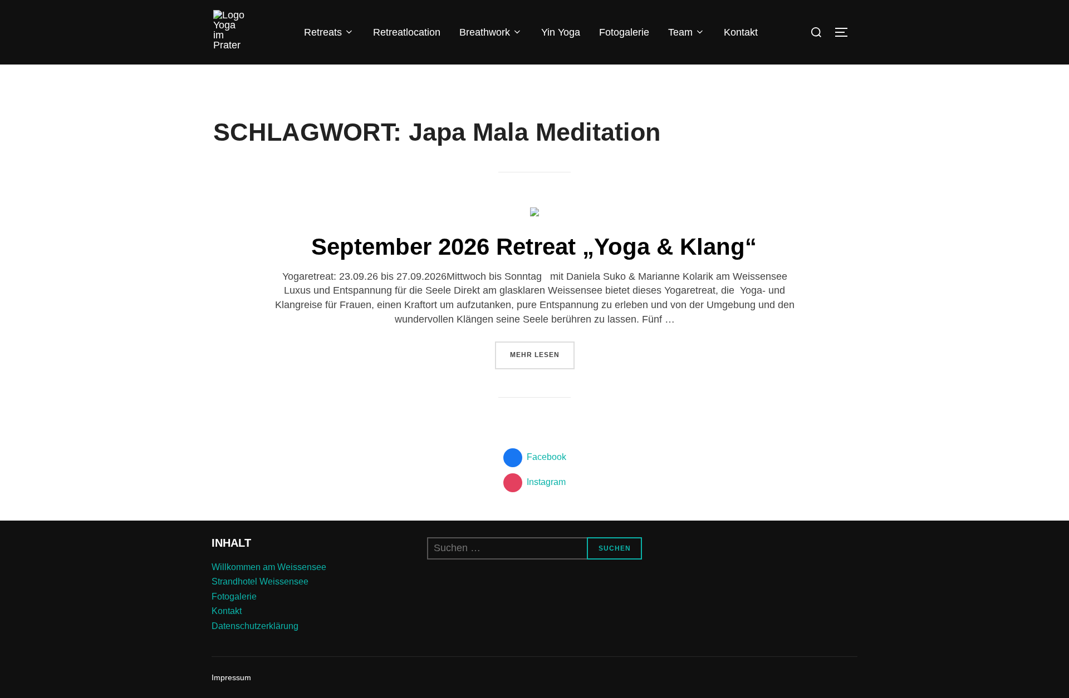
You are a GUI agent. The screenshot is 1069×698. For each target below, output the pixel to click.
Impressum (231, 677)
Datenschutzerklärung (255, 626)
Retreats (323, 32)
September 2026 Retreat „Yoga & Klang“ (534, 247)
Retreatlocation (406, 32)
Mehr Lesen (542, 354)
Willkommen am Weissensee (269, 567)
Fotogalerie (624, 32)
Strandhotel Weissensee (260, 581)
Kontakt (741, 32)
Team (680, 32)
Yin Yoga (560, 32)
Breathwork (484, 32)
